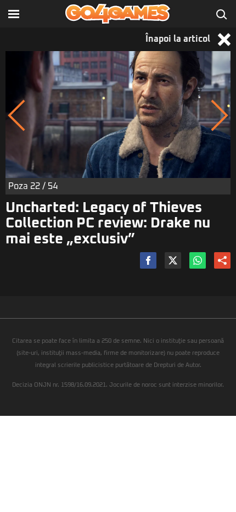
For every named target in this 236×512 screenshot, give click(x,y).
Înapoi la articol (178, 39)
